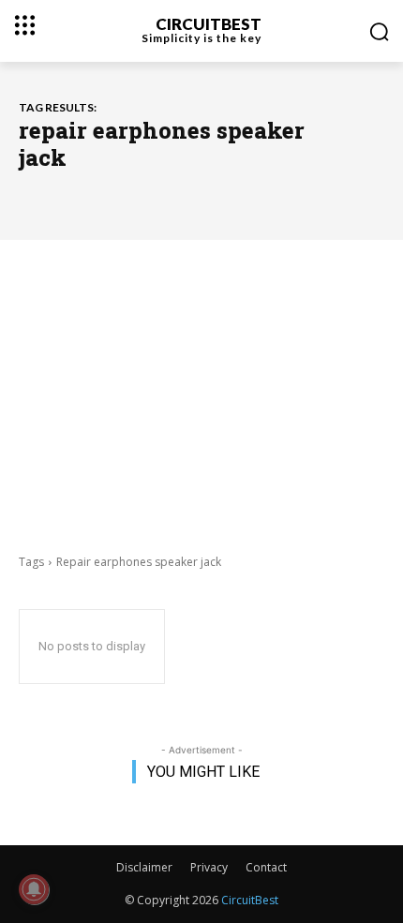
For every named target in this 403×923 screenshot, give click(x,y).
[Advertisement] (201, 394)
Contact (266, 867)
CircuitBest (249, 900)
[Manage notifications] (34, 889)
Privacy (209, 867)
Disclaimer (144, 867)
